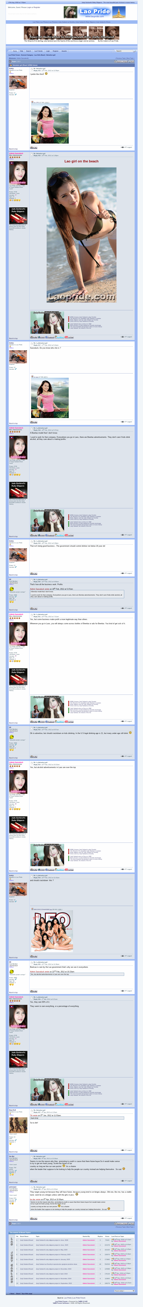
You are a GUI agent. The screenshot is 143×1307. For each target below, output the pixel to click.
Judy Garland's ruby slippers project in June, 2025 (52, 1245)
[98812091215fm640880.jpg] (52, 951)
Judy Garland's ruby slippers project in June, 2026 (52, 1240)
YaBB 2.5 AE (82, 1301)
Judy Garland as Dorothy (67, 22)
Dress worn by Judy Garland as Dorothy (82, 321)
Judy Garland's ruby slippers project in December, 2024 (53, 1269)
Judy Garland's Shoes (103, 22)
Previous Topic (121, 58)
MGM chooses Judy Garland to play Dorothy (83, 317)
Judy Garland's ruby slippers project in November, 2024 (53, 1278)
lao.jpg (35, 377)
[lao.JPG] (50, 143)
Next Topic (130, 58)
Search (28, 51)
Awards (64, 51)
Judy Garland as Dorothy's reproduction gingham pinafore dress (56, 1264)
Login (29, 7)
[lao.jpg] (50, 417)
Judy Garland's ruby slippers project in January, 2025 (53, 1259)
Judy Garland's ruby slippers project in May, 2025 (51, 1250)
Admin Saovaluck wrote (39, 589)
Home (15, 51)
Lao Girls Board (39, 55)
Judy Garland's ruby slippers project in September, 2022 (54, 1283)
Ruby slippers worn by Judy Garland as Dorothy (84, 320)
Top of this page (27, 1293)
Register (37, 7)
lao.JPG (36, 102)
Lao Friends (38, 51)
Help (21, 51)
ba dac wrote (35, 1199)
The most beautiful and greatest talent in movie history (86, 326)
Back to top (13, 149)
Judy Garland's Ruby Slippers (85, 22)
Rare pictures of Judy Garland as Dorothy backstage (85, 325)
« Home (11, 1293)
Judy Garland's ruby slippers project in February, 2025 (53, 1254)
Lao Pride (36, 22)
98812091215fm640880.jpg (42, 909)
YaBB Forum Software (61, 1303)
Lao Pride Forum (14, 55)
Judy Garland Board (26, 1240)
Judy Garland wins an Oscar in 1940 (80, 324)
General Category (27, 55)
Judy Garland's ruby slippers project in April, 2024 (52, 1274)
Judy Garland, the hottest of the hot (80, 328)
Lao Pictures (53, 22)
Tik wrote (33, 1115)
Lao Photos (44, 22)
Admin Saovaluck (22, 58)
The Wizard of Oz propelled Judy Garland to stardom (85, 318)
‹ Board (18, 1293)
